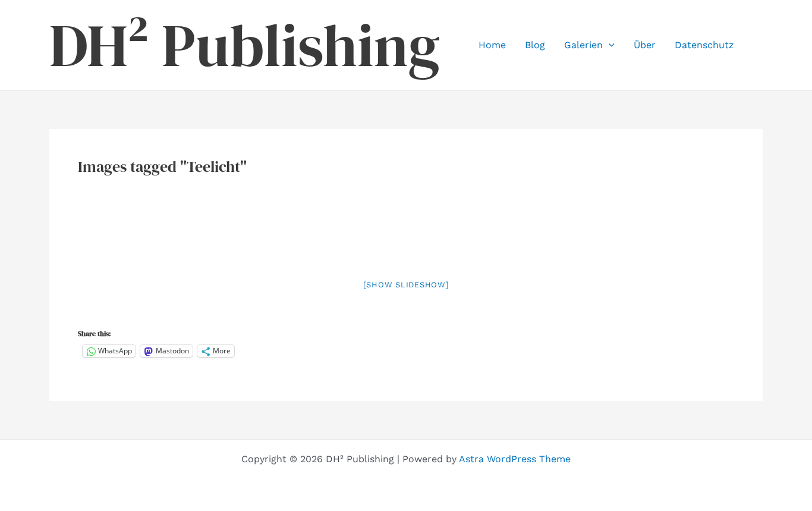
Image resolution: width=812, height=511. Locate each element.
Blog (535, 45)
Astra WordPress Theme (515, 459)
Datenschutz (704, 45)
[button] (609, 45)
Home (492, 45)
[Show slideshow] (406, 284)
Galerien (583, 45)
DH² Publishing (244, 45)
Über (645, 45)
